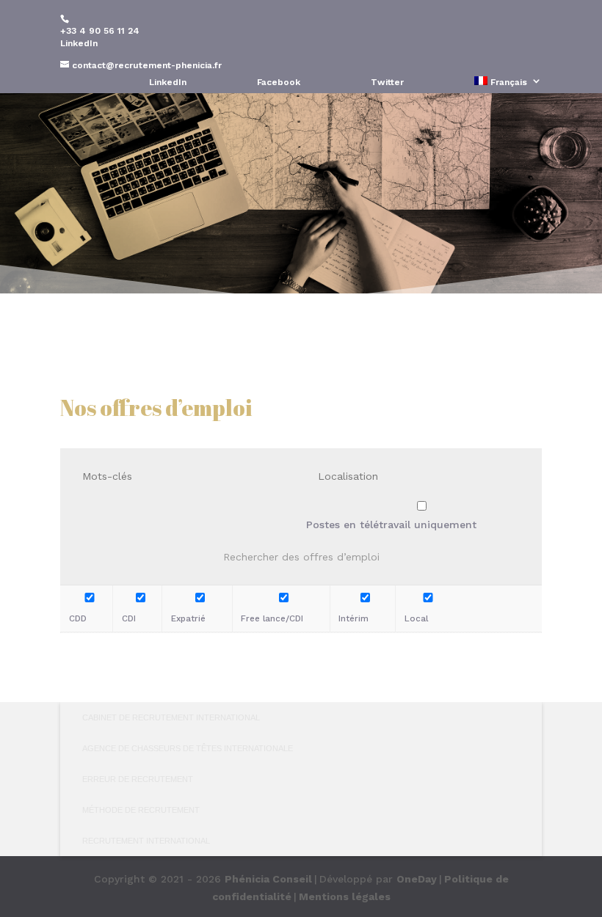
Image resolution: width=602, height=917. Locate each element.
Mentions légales (345, 896)
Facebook (278, 82)
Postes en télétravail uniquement (391, 524)
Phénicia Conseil (268, 879)
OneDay (416, 879)
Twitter (387, 82)
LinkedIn (79, 43)
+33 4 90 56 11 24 (99, 30)
